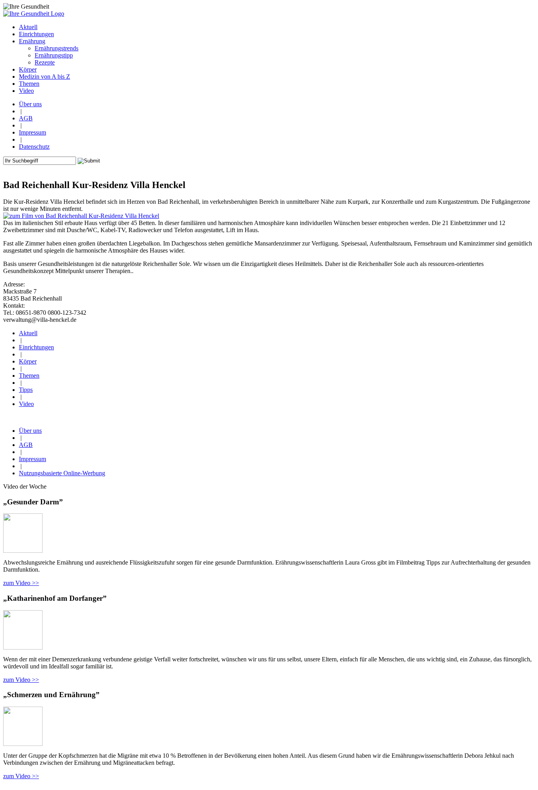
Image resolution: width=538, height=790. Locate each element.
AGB (26, 118)
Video (26, 404)
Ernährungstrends (56, 48)
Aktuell (28, 333)
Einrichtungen (36, 347)
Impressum (32, 132)
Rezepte (45, 62)
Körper (28, 361)
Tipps (26, 389)
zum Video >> (21, 583)
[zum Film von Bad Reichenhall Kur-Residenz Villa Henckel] (81, 215)
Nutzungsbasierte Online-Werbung (62, 473)
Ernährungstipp (54, 55)
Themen (29, 375)
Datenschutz (34, 146)
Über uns (30, 104)
